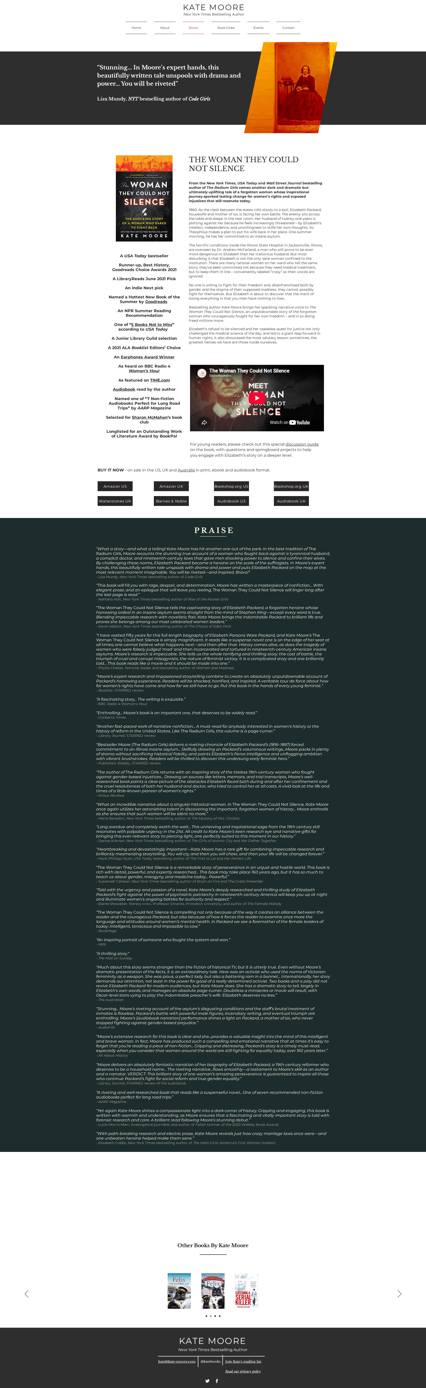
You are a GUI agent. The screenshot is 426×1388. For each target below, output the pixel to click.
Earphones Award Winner (148, 357)
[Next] (399, 1294)
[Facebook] (217, 1381)
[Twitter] (207, 1381)
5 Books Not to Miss (151, 324)
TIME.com (160, 380)
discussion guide (302, 444)
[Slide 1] (206, 1316)
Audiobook (124, 389)
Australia (186, 470)
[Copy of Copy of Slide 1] (219, 1316)
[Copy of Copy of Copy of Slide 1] (215, 1316)
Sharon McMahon (150, 417)
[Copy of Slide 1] (211, 1316)
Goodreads (156, 301)
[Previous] (26, 1294)
